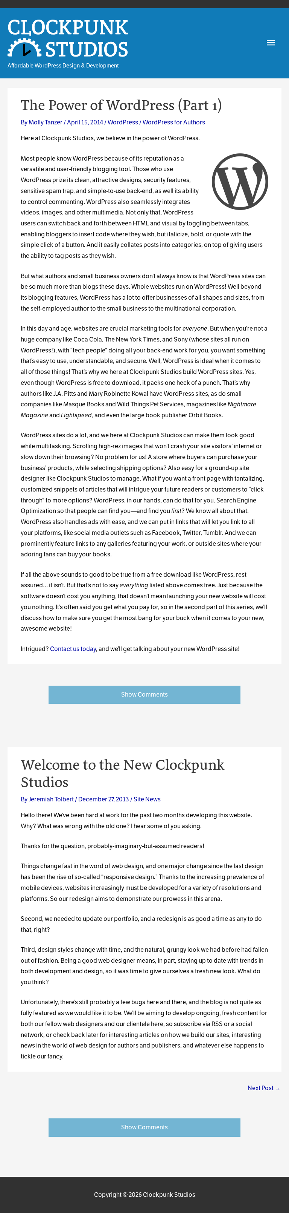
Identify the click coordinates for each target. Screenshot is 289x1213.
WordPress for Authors (174, 122)
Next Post (264, 1088)
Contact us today (73, 649)
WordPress (123, 122)
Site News (147, 799)
